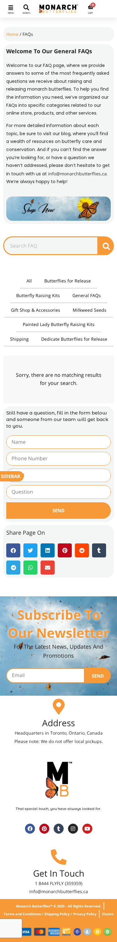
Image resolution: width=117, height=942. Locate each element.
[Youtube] (87, 829)
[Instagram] (73, 829)
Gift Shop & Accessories (35, 310)
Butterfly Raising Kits (38, 295)
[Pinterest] (44, 829)
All (29, 281)
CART (90, 13)
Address (58, 723)
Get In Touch (58, 873)
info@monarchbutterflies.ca (77, 174)
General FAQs (86, 295)
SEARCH (26, 13)
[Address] (58, 706)
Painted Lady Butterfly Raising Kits (59, 324)
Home (12, 34)
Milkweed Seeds (89, 310)
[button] (11, 7)
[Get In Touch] (58, 857)
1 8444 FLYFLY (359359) (58, 883)
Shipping (19, 339)
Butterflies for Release (67, 281)
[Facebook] (30, 829)
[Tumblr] (59, 829)
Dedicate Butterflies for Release (74, 339)
